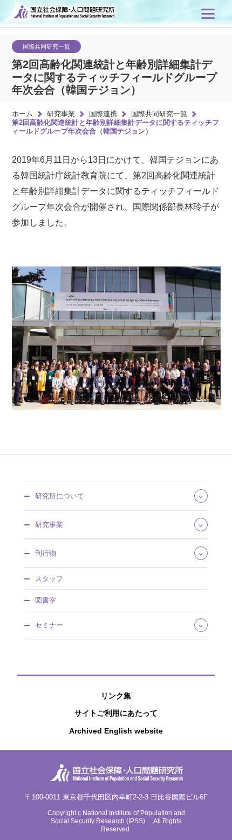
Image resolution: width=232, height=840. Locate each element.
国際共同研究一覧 (159, 114)
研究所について (59, 495)
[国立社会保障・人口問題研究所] (66, 20)
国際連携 (103, 114)
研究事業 (61, 114)
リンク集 (116, 695)
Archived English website (116, 730)
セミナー (49, 625)
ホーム (22, 114)
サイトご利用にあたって (116, 713)
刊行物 (45, 553)
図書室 (45, 600)
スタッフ (49, 578)
